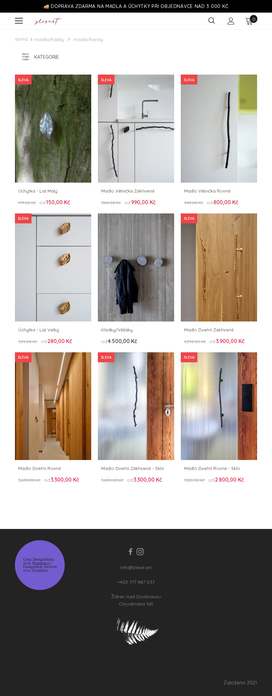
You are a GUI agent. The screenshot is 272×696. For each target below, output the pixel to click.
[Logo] (48, 21)
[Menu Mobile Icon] (19, 21)
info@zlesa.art (136, 567)
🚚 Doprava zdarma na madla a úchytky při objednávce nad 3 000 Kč (136, 6)
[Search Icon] (211, 21)
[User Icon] (231, 21)
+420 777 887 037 (136, 582)
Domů (21, 39)
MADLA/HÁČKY (49, 39)
